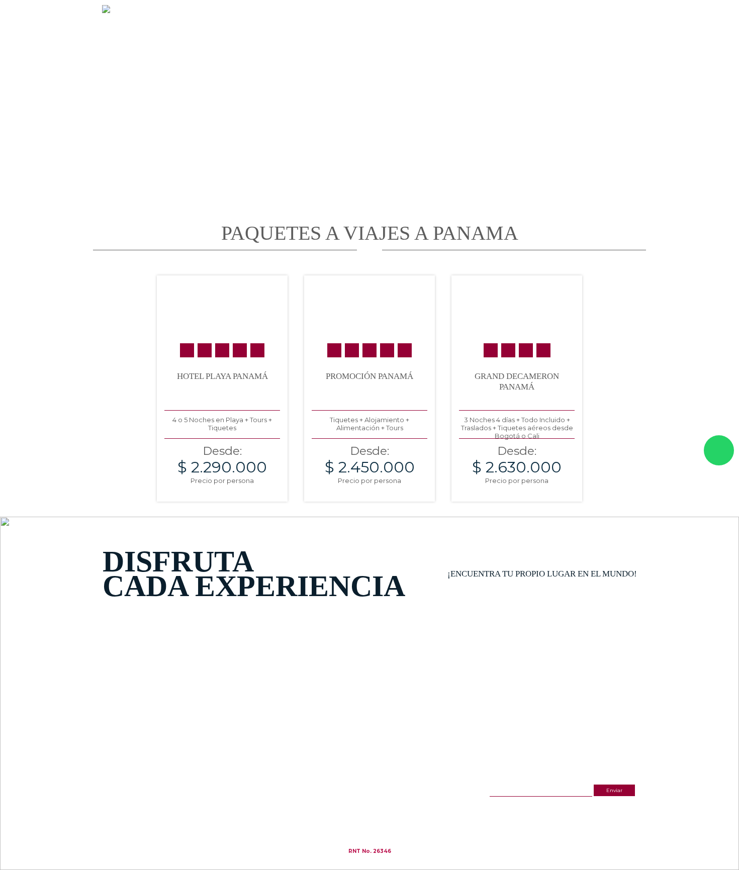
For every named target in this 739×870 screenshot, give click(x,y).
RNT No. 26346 (369, 851)
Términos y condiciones (376, 810)
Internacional (428, 43)
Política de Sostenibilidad (378, 821)
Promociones (484, 43)
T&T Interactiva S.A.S (370, 865)
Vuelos (573, 43)
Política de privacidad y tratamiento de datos (400, 815)
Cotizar (532, 43)
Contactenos (621, 43)
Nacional (378, 43)
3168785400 (556, 17)
